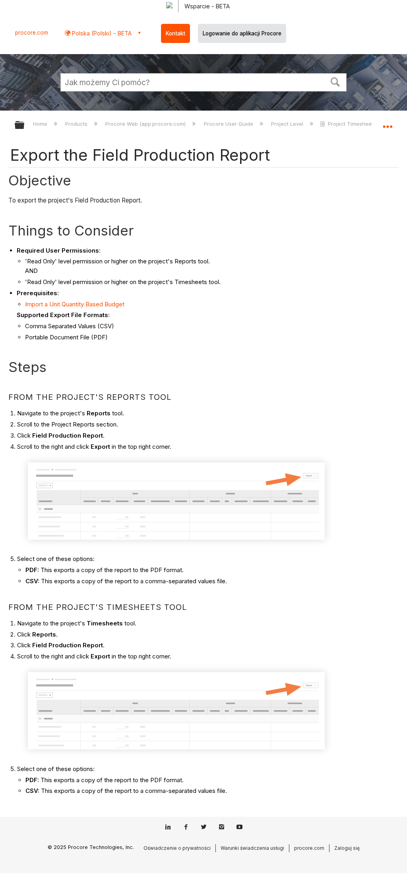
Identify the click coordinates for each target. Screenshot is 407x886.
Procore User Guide (229, 124)
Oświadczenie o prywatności (177, 848)
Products (77, 124)
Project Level (288, 124)
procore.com (31, 32)
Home (41, 124)
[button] (335, 81)
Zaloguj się (347, 848)
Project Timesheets (352, 124)
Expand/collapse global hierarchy (24, 125)
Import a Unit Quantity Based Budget (74, 304)
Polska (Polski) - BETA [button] (101, 33)
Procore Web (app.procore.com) (146, 124)
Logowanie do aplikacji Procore (242, 33)
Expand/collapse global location (387, 122)
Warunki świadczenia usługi (252, 848)
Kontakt (175, 33)
